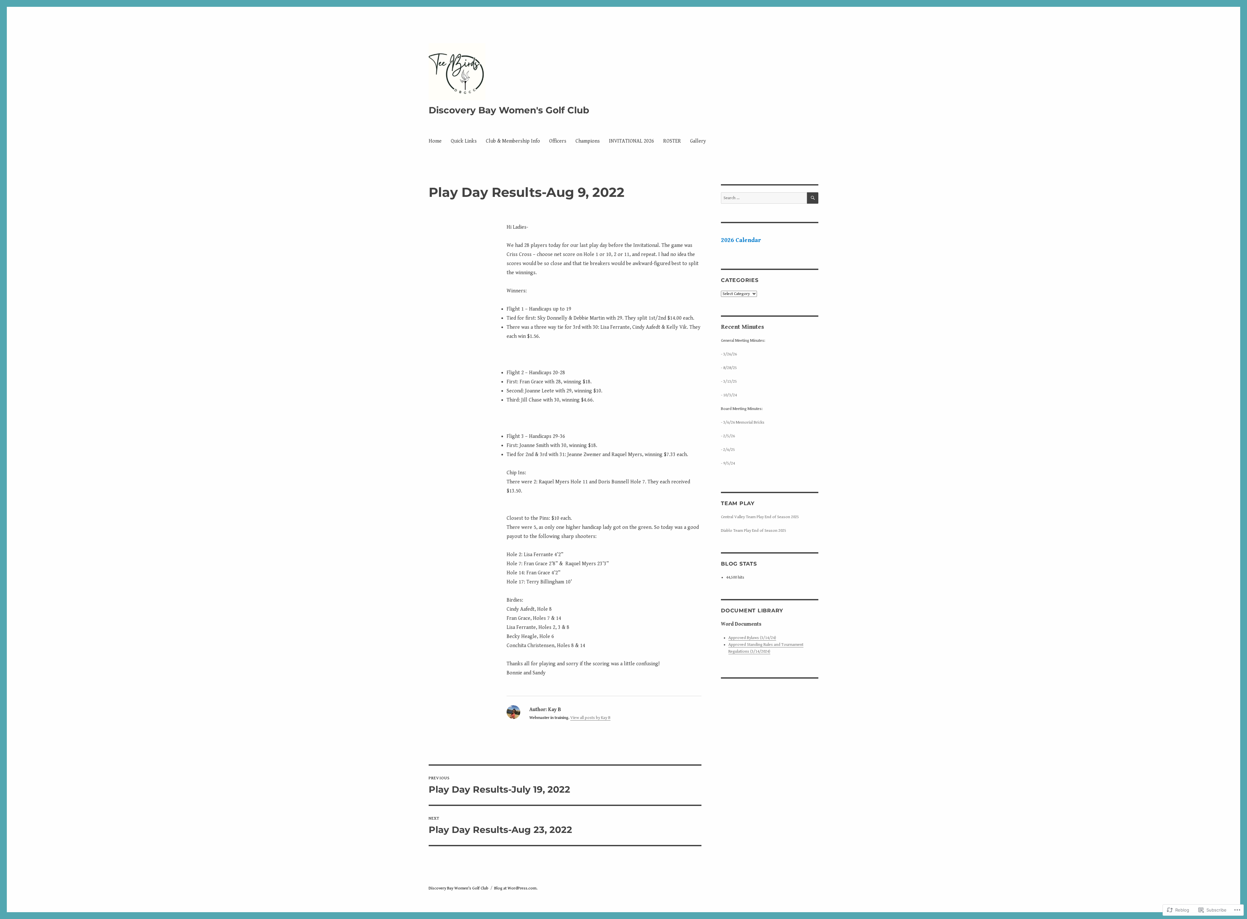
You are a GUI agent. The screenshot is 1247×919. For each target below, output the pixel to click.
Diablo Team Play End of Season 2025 (753, 530)
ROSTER (672, 141)
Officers (557, 141)
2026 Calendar (741, 240)
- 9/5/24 (728, 463)
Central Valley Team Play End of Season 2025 (760, 517)
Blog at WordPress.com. (515, 888)
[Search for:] (764, 198)
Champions (587, 141)
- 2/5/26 (728, 436)
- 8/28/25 (729, 367)
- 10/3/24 (729, 395)
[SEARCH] (812, 198)
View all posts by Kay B (590, 717)
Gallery (698, 141)
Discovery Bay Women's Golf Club (509, 110)
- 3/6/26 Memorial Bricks (742, 422)
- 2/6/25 (728, 449)
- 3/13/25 (729, 381)
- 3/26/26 (729, 354)
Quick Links (464, 141)
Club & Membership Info (513, 141)
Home (435, 141)
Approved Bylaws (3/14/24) (752, 637)
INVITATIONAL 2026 (631, 141)
